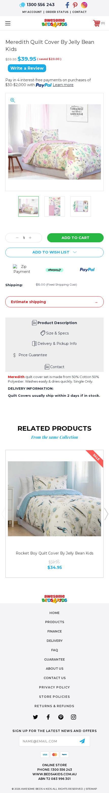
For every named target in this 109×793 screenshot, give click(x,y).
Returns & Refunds (54, 706)
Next (105, 513)
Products (54, 622)
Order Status (57, 12)
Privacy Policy (54, 687)
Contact (79, 12)
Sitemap (91, 788)
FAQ (54, 650)
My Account (32, 12)
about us (54, 668)
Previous (3, 513)
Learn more (63, 85)
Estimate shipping (28, 302)
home (54, 613)
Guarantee (54, 659)
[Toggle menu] (15, 23)
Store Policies (54, 697)
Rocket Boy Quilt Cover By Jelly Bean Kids (54, 553)
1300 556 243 (41, 4)
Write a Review (27, 68)
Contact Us (55, 678)
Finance (54, 631)
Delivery (55, 641)
